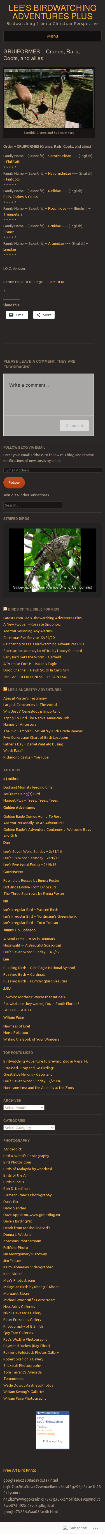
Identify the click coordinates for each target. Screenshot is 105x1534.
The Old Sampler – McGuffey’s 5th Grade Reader (43, 731)
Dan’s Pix (10, 1202)
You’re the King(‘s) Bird (21, 794)
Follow (14, 482)
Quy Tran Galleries (18, 1333)
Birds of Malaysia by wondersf (27, 1169)
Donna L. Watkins (17, 1234)
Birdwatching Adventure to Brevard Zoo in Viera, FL (45, 1061)
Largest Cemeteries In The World (30, 705)
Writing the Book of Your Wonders (31, 1039)
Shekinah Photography (22, 1365)
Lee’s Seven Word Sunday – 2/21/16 (32, 851)
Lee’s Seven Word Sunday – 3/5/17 (31, 952)
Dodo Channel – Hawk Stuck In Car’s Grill (36, 670)
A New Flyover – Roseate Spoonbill (31, 624)
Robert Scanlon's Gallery (23, 1359)
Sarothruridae (59, 156)
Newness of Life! (16, 1026)
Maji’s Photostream (19, 1280)
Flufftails (13, 162)
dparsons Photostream (22, 1241)
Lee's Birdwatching (50, 1421)
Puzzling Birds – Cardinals (24, 974)
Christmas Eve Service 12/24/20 (29, 637)
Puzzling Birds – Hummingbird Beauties (35, 981)
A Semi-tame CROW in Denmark (29, 939)
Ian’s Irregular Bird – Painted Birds (31, 909)
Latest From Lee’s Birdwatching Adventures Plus (42, 618)
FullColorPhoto (15, 1247)
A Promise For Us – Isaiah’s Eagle (30, 664)
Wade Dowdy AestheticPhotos (28, 1385)
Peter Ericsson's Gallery (22, 1319)
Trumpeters (13, 214)
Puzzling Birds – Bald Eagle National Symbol (39, 968)
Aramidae (56, 243)
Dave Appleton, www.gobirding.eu (31, 1215)
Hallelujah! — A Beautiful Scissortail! (32, 945)
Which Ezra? (13, 750)
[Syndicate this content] (5, 609)
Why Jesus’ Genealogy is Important (31, 711)
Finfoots (13, 179)
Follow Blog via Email (24, 447)
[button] (40, 577)
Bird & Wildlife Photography (26, 1156)
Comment (74, 425)
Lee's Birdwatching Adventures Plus (52, 11)
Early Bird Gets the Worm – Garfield (32, 657)
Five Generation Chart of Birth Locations (36, 737)
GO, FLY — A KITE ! (18, 1010)
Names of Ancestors (19, 724)
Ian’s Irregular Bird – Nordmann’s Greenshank (40, 916)
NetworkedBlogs (48, 1412)
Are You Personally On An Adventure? (33, 823)
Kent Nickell (12, 1274)
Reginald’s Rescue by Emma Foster (31, 880)
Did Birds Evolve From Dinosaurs (30, 887)
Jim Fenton (12, 1261)
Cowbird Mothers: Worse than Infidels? (35, 997)
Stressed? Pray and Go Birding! (28, 1068)
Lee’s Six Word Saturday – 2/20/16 (31, 858)
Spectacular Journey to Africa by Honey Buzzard (42, 651)
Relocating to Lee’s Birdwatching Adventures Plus (43, 644)
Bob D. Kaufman (16, 1188)
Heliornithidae (60, 173)
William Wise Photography (24, 1398)
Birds (48, 1430)
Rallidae (55, 191)
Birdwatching (46, 1434)
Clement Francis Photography (27, 1195)
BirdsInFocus (13, 1182)
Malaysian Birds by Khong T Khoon (31, 1287)
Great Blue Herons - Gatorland (28, 1074)
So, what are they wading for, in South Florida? (41, 1004)
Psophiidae (57, 208)
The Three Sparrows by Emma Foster (33, 893)
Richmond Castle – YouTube (26, 757)
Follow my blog (52, 1441)
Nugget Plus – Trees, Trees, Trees (30, 800)
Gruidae (55, 226)
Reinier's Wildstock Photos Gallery (31, 1352)
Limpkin (9, 249)
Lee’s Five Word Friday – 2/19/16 (29, 864)
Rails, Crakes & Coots (20, 197)
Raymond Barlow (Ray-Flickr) (26, 1346)
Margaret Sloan (16, 1293)
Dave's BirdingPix (17, 1221)
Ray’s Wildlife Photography (25, 1339)
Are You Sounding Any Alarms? (28, 631)
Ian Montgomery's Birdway (25, 1254)
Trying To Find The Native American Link (36, 718)
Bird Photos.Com (17, 1162)
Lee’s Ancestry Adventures (35, 689)
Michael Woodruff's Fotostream (29, 1300)
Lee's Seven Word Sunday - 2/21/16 (32, 1081)
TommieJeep (14, 1378)
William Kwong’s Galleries (24, 1392)
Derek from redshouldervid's (26, 1228)
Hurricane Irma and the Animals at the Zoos (38, 1088)
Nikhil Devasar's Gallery (22, 1313)
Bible (40, 1430)
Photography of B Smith (23, 1326)
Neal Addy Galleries (19, 1306)
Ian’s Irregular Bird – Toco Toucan (30, 923)
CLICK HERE (55, 282)
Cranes (9, 232)
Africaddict (12, 1149)
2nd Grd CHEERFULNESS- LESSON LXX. (35, 677)
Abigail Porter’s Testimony (25, 698)
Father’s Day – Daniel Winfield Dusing (33, 744)
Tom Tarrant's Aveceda (22, 1372)
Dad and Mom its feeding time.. (28, 787)
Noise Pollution (15, 1032)
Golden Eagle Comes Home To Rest (32, 816)
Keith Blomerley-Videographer (28, 1267)
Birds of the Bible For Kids (33, 609)
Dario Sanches (15, 1208)
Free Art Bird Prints (19, 1470)
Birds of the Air (15, 1175)
